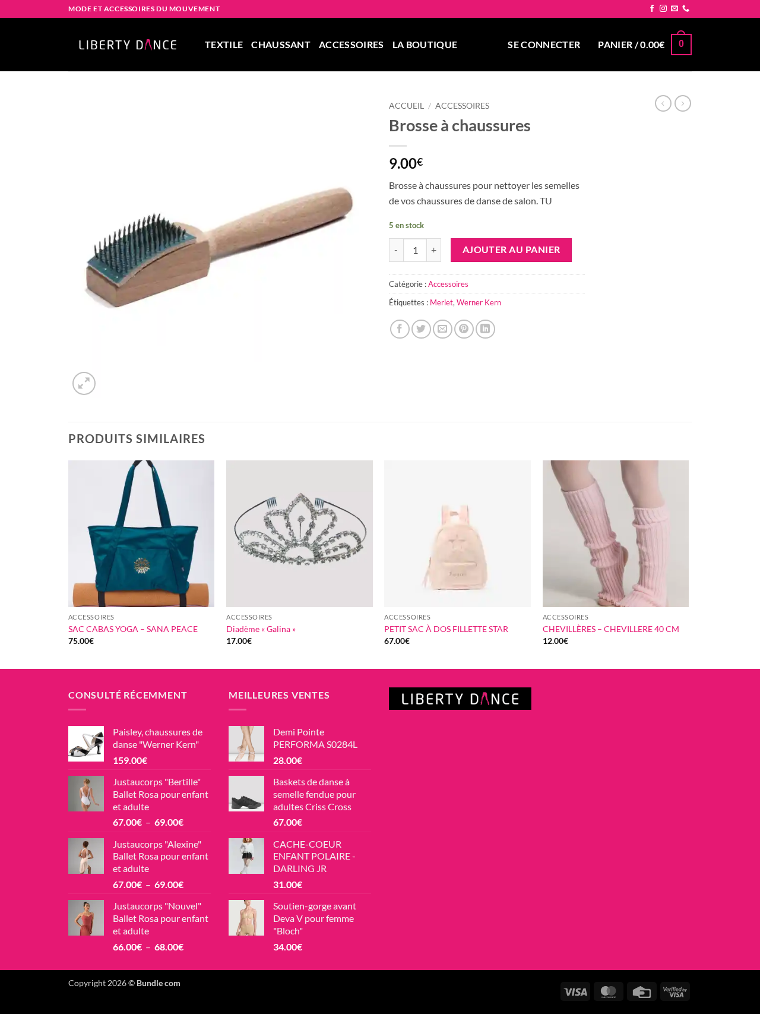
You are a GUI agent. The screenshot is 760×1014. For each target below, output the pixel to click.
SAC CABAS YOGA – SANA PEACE (133, 629)
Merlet (441, 302)
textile (224, 44)
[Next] (688, 563)
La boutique (425, 44)
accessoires (351, 44)
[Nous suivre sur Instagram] (663, 9)
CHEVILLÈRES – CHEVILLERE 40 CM (611, 629)
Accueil (406, 105)
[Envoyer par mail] (442, 329)
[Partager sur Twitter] (421, 329)
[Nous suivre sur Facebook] (652, 9)
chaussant (281, 44)
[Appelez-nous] (685, 9)
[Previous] (69, 563)
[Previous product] (682, 103)
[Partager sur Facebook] (400, 329)
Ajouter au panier (511, 249)
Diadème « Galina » (261, 629)
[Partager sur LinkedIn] (485, 329)
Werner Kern (479, 302)
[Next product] (663, 103)
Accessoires (462, 105)
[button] (544, 44)
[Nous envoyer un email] (674, 9)
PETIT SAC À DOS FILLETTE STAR (446, 629)
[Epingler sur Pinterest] (464, 329)
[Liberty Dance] (127, 44)
